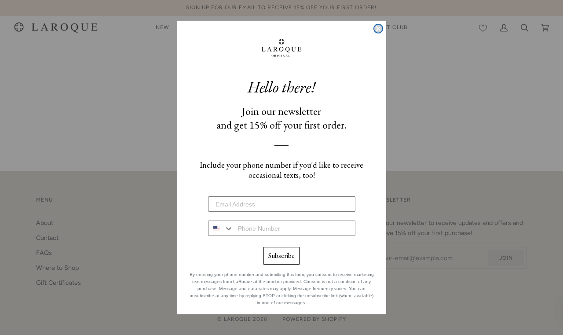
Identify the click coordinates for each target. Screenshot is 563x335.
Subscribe (281, 255)
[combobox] (221, 228)
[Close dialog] (378, 28)
